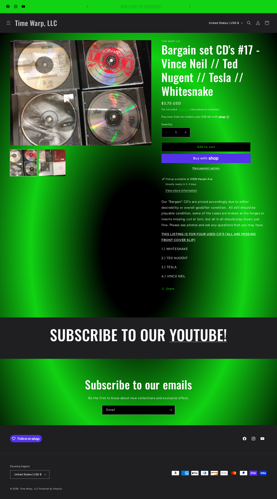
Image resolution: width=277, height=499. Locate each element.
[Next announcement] (189, 6)
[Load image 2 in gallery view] (52, 163)
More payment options (206, 168)
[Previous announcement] (87, 6)
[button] (8, 22)
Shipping (184, 109)
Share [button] (170, 289)
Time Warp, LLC (29, 488)
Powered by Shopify (50, 488)
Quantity (166, 124)
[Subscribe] (170, 410)
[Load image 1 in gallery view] (23, 163)
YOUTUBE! (198, 334)
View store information (181, 190)
